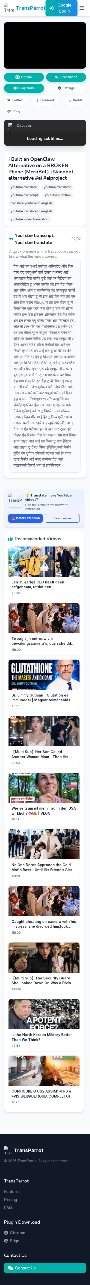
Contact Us (25, 1267)
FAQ (8, 1207)
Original (26, 77)
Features (12, 1191)
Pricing (10, 1199)
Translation (69, 77)
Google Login (65, 8)
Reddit (78, 100)
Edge (14, 1240)
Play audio (27, 88)
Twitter (17, 100)
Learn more (62, 518)
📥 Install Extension (26, 518)
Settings (68, 88)
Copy (16, 111)
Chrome (17, 1232)
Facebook (47, 100)
